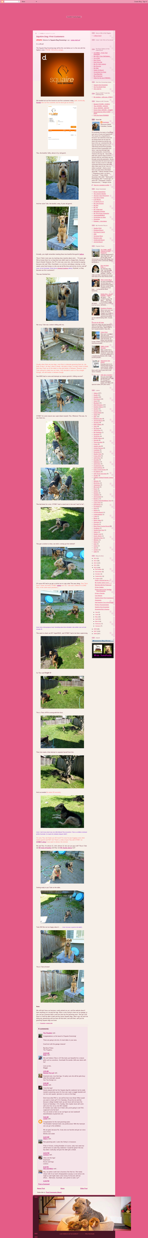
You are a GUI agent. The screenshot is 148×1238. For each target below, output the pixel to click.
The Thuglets (47, 1033)
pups (95, 544)
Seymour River (98, 236)
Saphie (96, 491)
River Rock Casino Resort (102, 526)
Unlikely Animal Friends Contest (103, 477)
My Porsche (97, 66)
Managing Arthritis (99, 211)
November (98, 571)
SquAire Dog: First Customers (50, 36)
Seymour (96, 434)
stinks (59, 585)
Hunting (96, 397)
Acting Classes (98, 448)
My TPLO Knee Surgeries (101, 213)
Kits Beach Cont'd (99, 232)
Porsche (96, 524)
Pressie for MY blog (98, 322)
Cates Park (104, 332)
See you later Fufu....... (105, 266)
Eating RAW (97, 412)
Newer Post (41, 1188)
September (98, 576)
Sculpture (97, 528)
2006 (95, 633)
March (97, 621)
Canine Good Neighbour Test (102, 500)
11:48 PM (46, 1181)
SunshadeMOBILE (99, 215)
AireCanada (97, 496)
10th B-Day (97, 430)
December (98, 569)
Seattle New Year (99, 530)
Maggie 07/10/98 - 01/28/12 (102, 104)
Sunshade (106, 122)
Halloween (97, 461)
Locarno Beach (98, 512)
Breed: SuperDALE (99, 191)
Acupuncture (98, 465)
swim (95, 551)
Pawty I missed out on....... (103, 580)
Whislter (96, 540)
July (96, 612)
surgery (96, 549)
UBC (95, 234)
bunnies (96, 493)
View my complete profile (101, 185)
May (96, 617)
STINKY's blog (41, 842)
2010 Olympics (98, 405)
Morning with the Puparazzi (103, 585)
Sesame (96, 410)
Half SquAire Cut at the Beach (104, 602)
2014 (95, 558)
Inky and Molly (48, 1168)
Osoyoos (96, 522)
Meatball (96, 403)
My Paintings (98, 432)
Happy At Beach (99, 70)
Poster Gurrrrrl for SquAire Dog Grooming (103, 590)
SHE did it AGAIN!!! (106, 375)
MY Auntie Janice (66, 848)
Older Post (83, 1188)
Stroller (96, 475)
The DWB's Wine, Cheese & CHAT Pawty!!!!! (106, 251)
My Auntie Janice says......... (103, 582)
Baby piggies (98, 424)
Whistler (96, 481)
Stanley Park (98, 228)
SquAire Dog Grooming (102, 607)
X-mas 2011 (97, 456)
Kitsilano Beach (98, 230)
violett (45, 1119)
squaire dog (49, 1023)
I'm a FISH (97, 58)
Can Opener (98, 595)
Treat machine (98, 442)
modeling (96, 494)
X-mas (96, 444)
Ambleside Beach (99, 240)
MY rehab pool (98, 209)
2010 (95, 567)
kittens (96, 542)
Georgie (96, 440)
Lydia (95, 516)
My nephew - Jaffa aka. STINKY (103, 97)
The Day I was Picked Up (101, 195)
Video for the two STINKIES (102, 78)
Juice (95, 426)
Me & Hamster (98, 76)
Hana (95, 508)
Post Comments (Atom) (54, 1192)
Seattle (96, 409)
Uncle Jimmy (98, 536)
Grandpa (96, 460)
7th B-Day (97, 436)
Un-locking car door (100, 217)
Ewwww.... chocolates (100, 221)
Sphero (96, 532)
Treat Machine (98, 74)
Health (96, 395)
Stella (95, 414)
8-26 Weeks (97, 199)
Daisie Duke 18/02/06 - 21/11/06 (103, 110)
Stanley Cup (97, 534)
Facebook (97, 506)
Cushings (96, 450)
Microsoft (96, 487)
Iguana (96, 510)
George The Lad (48, 1073)
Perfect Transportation (102, 604)
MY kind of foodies (45, 848)
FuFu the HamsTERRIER (101, 115)
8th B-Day (97, 483)
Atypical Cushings (62, 268)
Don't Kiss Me (98, 62)
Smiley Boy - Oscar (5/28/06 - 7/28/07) (107, 294)
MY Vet (96, 207)
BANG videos (98, 438)
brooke (45, 1085)
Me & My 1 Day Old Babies (102, 56)
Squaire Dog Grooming (101, 85)
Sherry (45, 1139)
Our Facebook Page (100, 87)
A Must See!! (98, 35)
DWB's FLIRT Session (105, 347)
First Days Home (99, 197)
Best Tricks (97, 60)
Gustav (38, 102)
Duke (45, 1055)
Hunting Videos (98, 407)
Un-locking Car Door (100, 72)
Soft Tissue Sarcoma (100, 473)
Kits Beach (97, 399)
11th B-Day (97, 463)
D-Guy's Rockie (100, 593)
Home (62, 1188)
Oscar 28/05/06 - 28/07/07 (101, 108)
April (96, 619)
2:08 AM (46, 1083)
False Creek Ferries (100, 469)
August (97, 578)
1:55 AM (46, 1071)
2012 (95, 563)
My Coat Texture (99, 203)
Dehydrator (97, 504)
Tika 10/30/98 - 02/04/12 (101, 106)
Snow (95, 401)
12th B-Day (97, 458)
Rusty (95, 489)
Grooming (43, 1023)
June (97, 614)
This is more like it (106, 279)
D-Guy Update (99, 587)
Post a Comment (44, 1184)
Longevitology (98, 514)
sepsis (96, 545)
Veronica (96, 422)
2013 (95, 560)
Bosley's (96, 498)
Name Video (97, 520)
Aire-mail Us (97, 89)
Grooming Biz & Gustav (102, 609)
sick (95, 547)
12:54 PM (46, 1153)
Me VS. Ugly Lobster (100, 64)
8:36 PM (46, 1167)
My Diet (96, 205)
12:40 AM (46, 1053)
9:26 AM (46, 1117)
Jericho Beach (98, 242)
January (98, 626)
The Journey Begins (100, 193)
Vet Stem (96, 428)
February (98, 623)
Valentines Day (98, 538)
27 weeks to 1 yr (99, 201)
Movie (95, 518)
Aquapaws (97, 485)
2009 (95, 629)
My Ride (96, 68)
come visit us (75, 40)
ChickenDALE (98, 467)
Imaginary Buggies (106, 308)
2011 (95, 565)
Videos (96, 393)
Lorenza (46, 1155)
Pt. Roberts (97, 471)
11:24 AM (46, 1137)
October (98, 574)
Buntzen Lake (98, 238)
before (82, 254)
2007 (95, 631)
